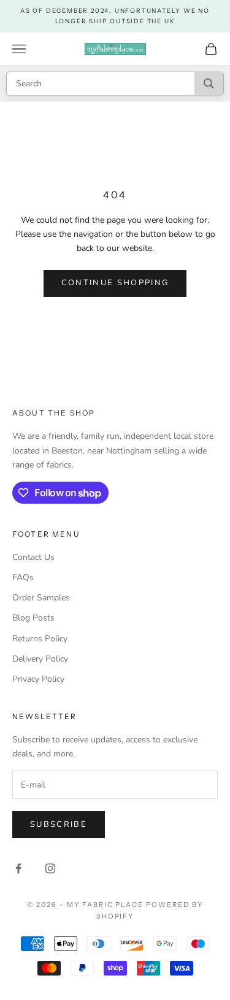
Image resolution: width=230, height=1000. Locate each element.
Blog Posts (33, 618)
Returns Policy (39, 638)
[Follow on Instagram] (50, 868)
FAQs (23, 577)
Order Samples (41, 597)
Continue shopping (115, 282)
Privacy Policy (38, 679)
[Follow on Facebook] (18, 868)
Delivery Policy (40, 659)
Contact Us (33, 557)
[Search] (208, 83)
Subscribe (58, 824)
